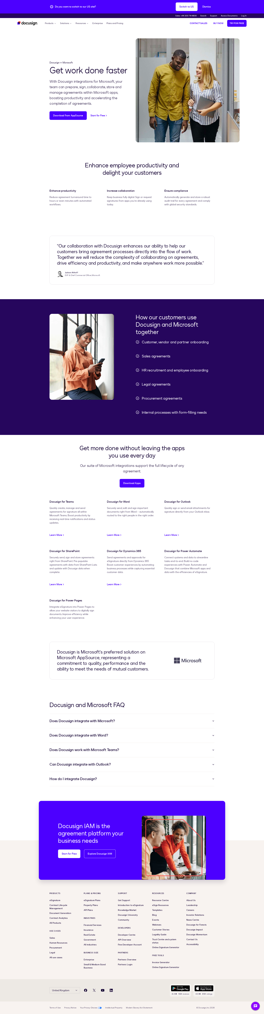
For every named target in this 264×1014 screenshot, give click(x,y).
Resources (81, 23)
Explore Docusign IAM (100, 853)
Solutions (64, 23)
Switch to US (186, 6)
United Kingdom (60, 990)
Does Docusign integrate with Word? (79, 735)
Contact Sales (198, 23)
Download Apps (132, 483)
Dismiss (206, 6)
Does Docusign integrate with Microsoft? (82, 721)
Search (203, 16)
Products (49, 23)
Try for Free (237, 23)
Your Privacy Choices (88, 1008)
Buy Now (218, 23)
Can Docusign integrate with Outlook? (80, 764)
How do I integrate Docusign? (73, 778)
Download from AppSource (68, 115)
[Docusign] (27, 23)
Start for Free (69, 853)
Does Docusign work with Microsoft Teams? (84, 749)
